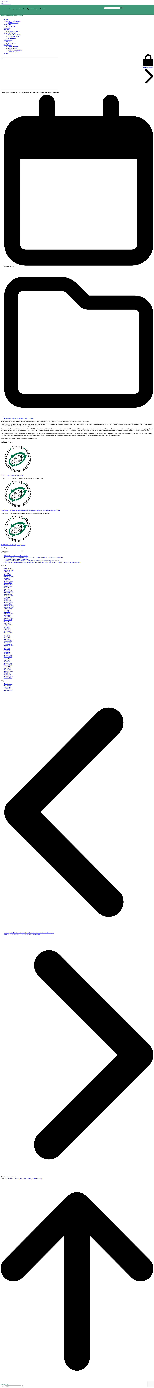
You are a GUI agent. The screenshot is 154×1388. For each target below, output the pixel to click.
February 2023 (8, 584)
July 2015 (7, 634)
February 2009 (8, 676)
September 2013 (8, 645)
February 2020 (8, 602)
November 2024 (8, 576)
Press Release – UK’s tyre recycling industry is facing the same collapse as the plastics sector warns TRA (30, 510)
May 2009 (7, 673)
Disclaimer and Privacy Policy (14, 1178)
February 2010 (8, 671)
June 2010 (7, 666)
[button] (12, 15)
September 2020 (8, 596)
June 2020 (7, 597)
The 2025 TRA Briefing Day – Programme (13, 545)
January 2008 (8, 678)
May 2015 (7, 637)
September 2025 (8, 570)
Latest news (16, 418)
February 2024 (8, 581)
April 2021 (7, 589)
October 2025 (8, 568)
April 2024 (7, 579)
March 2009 (7, 674)
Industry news (8, 418)
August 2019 (8, 608)
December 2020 (8, 592)
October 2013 (8, 644)
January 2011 (8, 665)
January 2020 (8, 604)
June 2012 (7, 652)
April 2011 (7, 660)
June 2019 (7, 610)
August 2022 (8, 586)
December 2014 (8, 639)
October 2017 (8, 620)
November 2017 (8, 618)
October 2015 (8, 633)
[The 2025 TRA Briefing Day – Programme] (17, 542)
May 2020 (7, 599)
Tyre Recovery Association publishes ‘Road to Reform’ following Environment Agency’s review (31, 560)
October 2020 (8, 594)
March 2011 (7, 661)
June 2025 (7, 573)
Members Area (37, 1178)
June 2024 (7, 578)
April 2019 (7, 612)
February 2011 (8, 663)
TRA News (23, 418)
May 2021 (7, 587)
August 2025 (8, 571)
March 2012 (7, 653)
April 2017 (7, 623)
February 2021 (8, 591)
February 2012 (8, 655)
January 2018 (8, 616)
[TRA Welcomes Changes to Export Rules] (17, 472)
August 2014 (8, 641)
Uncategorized (8, 690)
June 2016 (7, 628)
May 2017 (7, 621)
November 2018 (8, 613)
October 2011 (8, 657)
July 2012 (7, 650)
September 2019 (8, 607)
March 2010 (7, 670)
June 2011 (7, 658)
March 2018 (7, 615)
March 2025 (7, 575)
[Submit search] (22, 551)
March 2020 (7, 600)
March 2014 (7, 642)
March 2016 (7, 631)
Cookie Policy (28, 1178)
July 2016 (7, 626)
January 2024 (8, 583)
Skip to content (5, 1)
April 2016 (7, 629)
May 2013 (7, 649)
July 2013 (7, 647)
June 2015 (7, 636)
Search (3, 551)
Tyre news (30, 418)
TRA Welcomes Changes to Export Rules (12, 475)
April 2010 (7, 668)
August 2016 (8, 624)
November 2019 (8, 605)
